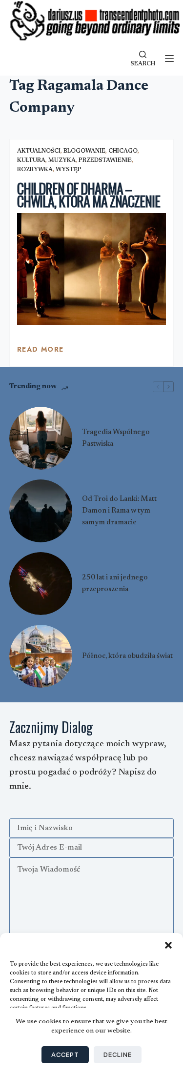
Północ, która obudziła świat (127, 656)
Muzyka (62, 160)
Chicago (123, 151)
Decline (117, 1054)
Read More (40, 351)
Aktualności (39, 151)
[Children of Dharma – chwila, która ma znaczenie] (91, 269)
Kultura (31, 160)
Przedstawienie (105, 160)
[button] (168, 945)
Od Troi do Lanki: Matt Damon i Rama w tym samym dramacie (119, 511)
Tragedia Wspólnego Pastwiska (116, 438)
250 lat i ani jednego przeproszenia (115, 583)
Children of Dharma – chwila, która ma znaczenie (88, 195)
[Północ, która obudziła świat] (40, 656)
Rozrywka (35, 170)
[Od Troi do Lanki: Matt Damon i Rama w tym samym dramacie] (40, 510)
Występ (68, 170)
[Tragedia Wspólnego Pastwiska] (40, 438)
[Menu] (169, 58)
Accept (65, 1054)
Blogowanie (84, 151)
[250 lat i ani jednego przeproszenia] (40, 583)
